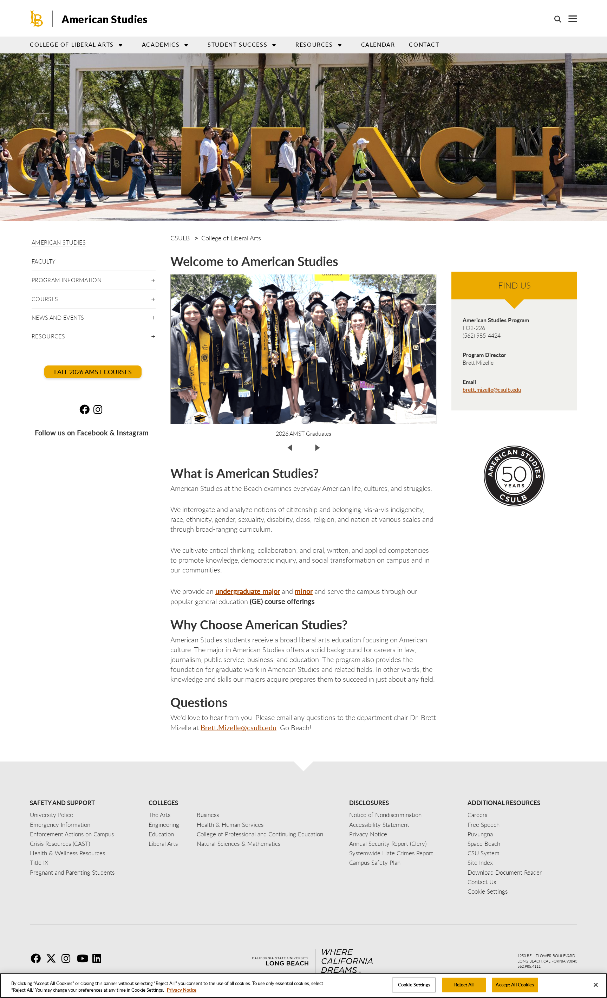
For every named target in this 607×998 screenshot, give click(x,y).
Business (208, 815)
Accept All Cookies (515, 984)
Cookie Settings (414, 984)
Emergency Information (60, 825)
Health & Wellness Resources (67, 853)
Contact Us (482, 882)
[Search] (554, 19)
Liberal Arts (163, 844)
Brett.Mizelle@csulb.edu (238, 727)
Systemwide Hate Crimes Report (391, 853)
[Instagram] (68, 958)
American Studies (59, 242)
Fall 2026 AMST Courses (93, 372)
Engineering (164, 825)
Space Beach (484, 844)
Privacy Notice (181, 990)
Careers (477, 815)
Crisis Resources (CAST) (60, 844)
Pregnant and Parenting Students (72, 872)
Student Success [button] (237, 44)
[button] (153, 278)
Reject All (464, 984)
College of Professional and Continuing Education (260, 834)
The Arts (159, 815)
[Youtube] (84, 958)
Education (161, 834)
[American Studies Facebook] (85, 409)
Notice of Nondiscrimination (385, 815)
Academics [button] (161, 44)
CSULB (180, 238)
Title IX (39, 862)
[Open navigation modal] (569, 18)
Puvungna (480, 834)
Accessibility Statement (379, 825)
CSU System (484, 853)
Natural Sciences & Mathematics (238, 844)
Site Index (480, 862)
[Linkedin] (99, 958)
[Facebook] (38, 958)
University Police (51, 815)
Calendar (378, 44)
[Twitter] (53, 958)
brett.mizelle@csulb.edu (492, 390)
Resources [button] (314, 44)
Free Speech (484, 825)
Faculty (44, 261)
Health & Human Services (230, 825)
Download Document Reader (505, 872)
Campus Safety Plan (374, 862)
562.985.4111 (529, 966)
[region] (303, 985)
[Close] (595, 984)
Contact (424, 44)
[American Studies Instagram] (99, 409)
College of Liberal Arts (231, 238)
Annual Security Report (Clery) (387, 844)
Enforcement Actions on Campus (72, 834)
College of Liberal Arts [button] (72, 44)
